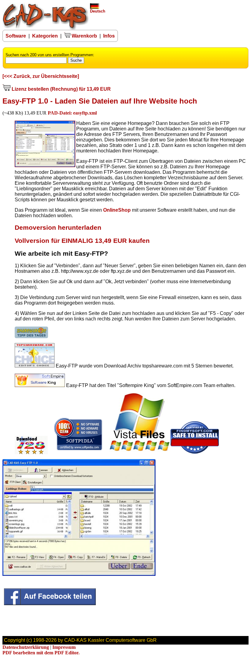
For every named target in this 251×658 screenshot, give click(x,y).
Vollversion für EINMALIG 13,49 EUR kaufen (82, 240)
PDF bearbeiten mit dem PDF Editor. (41, 652)
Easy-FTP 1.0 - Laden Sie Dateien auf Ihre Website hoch (99, 101)
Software (16, 35)
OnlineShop (117, 210)
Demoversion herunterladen (58, 227)
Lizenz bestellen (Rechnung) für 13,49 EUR (60, 89)
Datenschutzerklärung (25, 647)
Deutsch (97, 11)
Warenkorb (83, 35)
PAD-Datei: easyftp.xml (72, 112)
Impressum (64, 647)
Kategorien (45, 35)
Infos (109, 35)
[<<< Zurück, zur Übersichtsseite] (40, 76)
